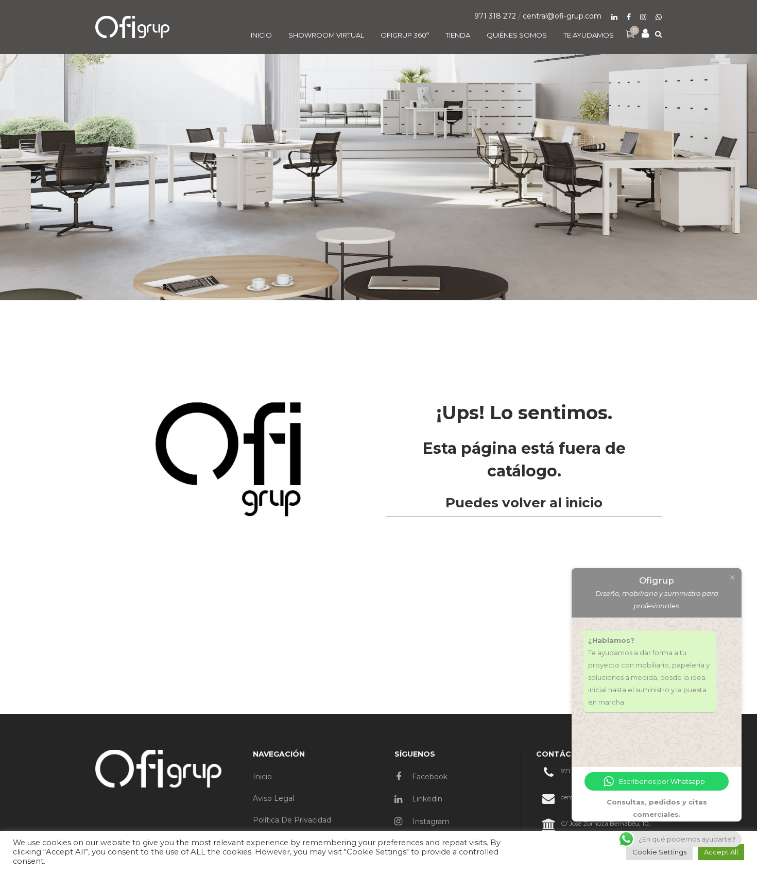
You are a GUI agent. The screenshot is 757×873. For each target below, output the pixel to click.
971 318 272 (495, 16)
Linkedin (426, 798)
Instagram (430, 821)
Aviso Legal (273, 798)
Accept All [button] (721, 852)
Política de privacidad (292, 820)
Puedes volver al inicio (524, 502)
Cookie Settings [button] (659, 852)
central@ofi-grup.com (562, 16)
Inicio (262, 776)
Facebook (429, 776)
